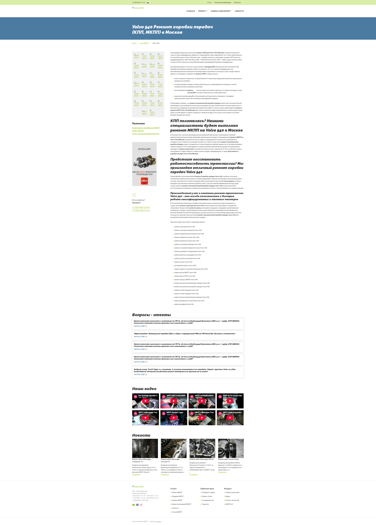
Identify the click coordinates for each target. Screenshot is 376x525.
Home (134, 43)
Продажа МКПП (177, 496)
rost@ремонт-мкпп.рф (140, 500)
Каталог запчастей (232, 500)
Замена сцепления (220, 11)
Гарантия (205, 504)
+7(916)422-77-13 (152, 496)
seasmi (158, 521)
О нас (209, 2)
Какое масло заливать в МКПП (146, 127)
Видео (228, 496)
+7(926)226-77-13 (138, 2)
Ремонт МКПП (177, 492)
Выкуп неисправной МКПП (181, 504)
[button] (206, 13)
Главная (190, 11)
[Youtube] (133, 505)
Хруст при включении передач (145, 133)
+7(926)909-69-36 (152, 498)
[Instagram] (141, 505)
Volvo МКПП (144, 43)
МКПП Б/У (229, 504)
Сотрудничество (208, 500)
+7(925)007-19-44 (138, 498)
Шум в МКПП (138, 130)
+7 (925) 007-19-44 (141, 207)
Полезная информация (222, 2)
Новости (239, 11)
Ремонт (202, 11)
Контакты (237, 2)
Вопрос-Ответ (207, 496)
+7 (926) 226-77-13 (141, 210)
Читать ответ (140, 326)
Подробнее (136, 474)
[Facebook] (137, 505)
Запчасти (175, 508)
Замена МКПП (177, 500)
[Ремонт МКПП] (145, 8)
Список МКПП (177, 512)
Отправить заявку (208, 492)
